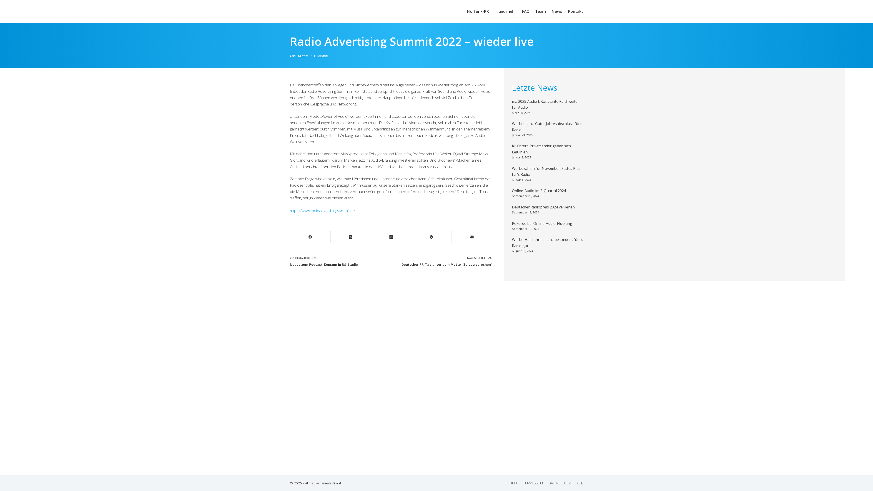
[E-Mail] (472, 237)
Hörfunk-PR (478, 11)
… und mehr (505, 11)
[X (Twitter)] (351, 237)
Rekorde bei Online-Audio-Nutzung (542, 223)
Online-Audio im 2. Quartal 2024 (539, 190)
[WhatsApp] (431, 237)
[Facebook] (310, 237)
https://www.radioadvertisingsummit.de (322, 210)
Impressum (533, 483)
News (557, 11)
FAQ (525, 11)
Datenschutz (560, 483)
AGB (580, 483)
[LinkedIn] (391, 237)
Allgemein (321, 56)
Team (540, 11)
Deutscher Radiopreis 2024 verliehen (543, 207)
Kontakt (575, 11)
